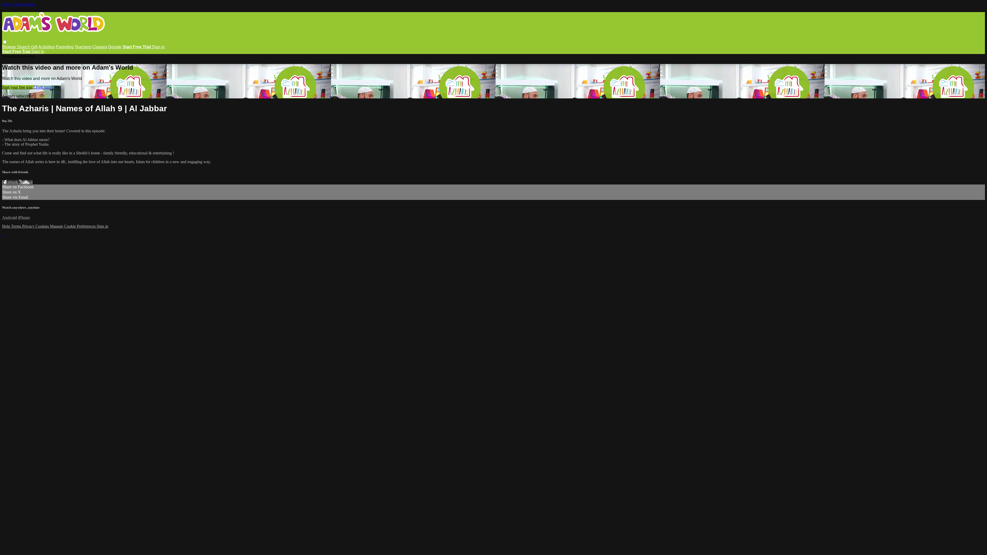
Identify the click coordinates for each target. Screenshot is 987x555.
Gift (34, 47)
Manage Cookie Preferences (73, 226)
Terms (16, 226)
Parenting (65, 47)
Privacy (28, 226)
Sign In (37, 51)
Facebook (10, 182)
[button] (4, 42)
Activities (46, 47)
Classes (99, 47)
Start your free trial (17, 87)
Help (6, 226)
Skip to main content (18, 4)
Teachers (83, 47)
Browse (9, 47)
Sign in (158, 47)
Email (28, 182)
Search (24, 47)
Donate (115, 47)
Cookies (42, 226)
